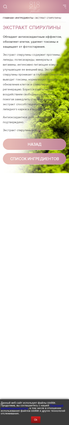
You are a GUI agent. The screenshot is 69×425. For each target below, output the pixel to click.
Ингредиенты (24, 18)
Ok (35, 419)
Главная (8, 18)
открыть (43, 130)
